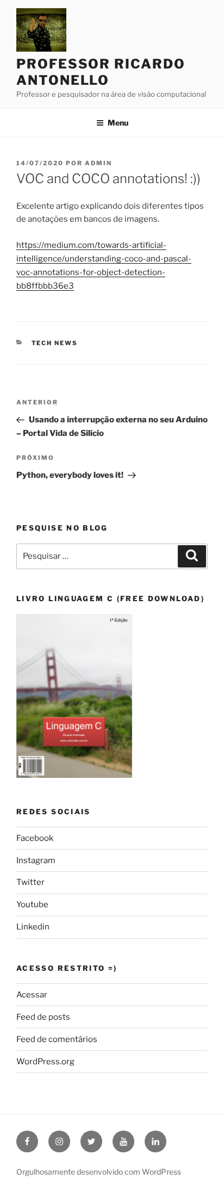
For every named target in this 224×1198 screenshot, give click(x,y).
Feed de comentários (56, 1039)
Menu (118, 122)
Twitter (30, 882)
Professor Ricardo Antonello (100, 72)
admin (98, 163)
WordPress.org (45, 1061)
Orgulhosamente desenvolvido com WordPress (98, 1171)
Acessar (31, 995)
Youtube (32, 904)
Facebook (34, 838)
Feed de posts (43, 1017)
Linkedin (32, 927)
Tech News (55, 343)
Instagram (35, 860)
